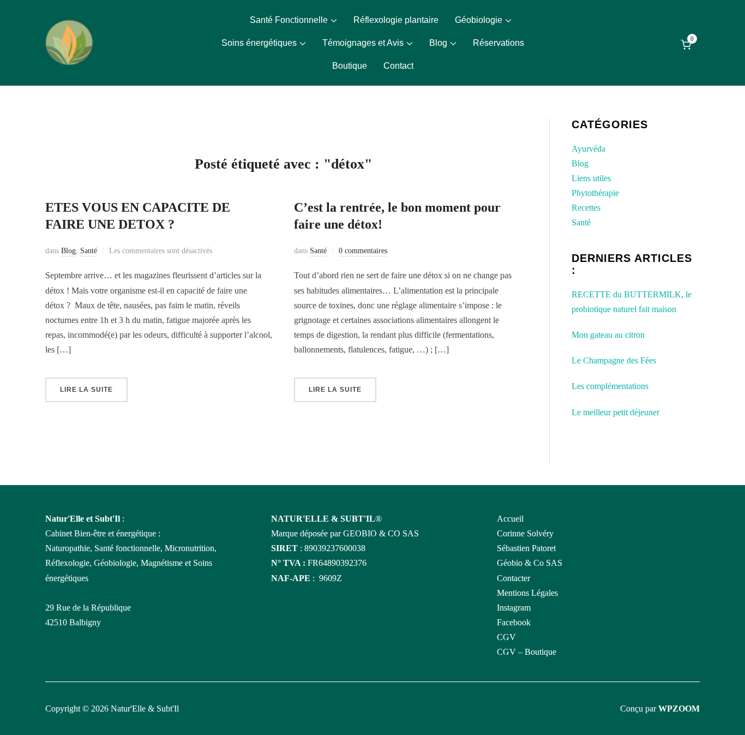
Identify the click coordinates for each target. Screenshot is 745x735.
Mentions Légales (527, 592)
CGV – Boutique (526, 651)
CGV (506, 637)
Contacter (513, 578)
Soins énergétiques (259, 42)
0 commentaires (363, 251)
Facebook (514, 622)
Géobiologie (478, 20)
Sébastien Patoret (526, 548)
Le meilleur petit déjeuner (615, 412)
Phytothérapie (595, 193)
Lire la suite (86, 389)
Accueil (510, 518)
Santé (88, 251)
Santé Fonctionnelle (289, 20)
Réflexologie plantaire (395, 20)
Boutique (349, 65)
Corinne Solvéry (525, 533)
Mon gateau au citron (608, 334)
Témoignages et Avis (363, 42)
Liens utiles (591, 178)
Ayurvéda (588, 148)
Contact (398, 65)
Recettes (586, 207)
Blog (438, 42)
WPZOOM (679, 708)
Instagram (514, 607)
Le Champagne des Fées (614, 360)
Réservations (498, 42)
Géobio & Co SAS (529, 562)
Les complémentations (610, 386)
